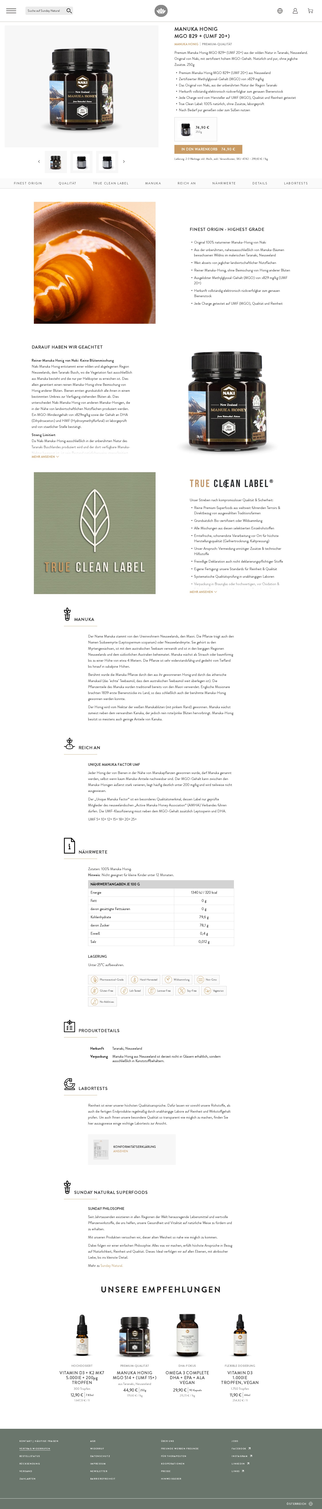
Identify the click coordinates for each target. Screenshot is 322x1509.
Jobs (235, 1441)
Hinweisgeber (171, 1478)
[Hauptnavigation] (11, 10)
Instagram (240, 1456)
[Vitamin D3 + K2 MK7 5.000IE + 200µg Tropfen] (82, 1335)
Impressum (98, 1463)
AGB (93, 1441)
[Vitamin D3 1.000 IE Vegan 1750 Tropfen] (240, 1335)
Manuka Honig (186, 44)
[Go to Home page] (161, 11)
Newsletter (99, 1471)
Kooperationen (173, 1463)
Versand (25, 1471)
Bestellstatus (29, 1456)
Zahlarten (27, 1478)
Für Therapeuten (174, 1456)
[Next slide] (124, 161)
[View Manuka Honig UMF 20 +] (56, 162)
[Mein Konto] (295, 11)
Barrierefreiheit (103, 1478)
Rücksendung (29, 1463)
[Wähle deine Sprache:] (280, 11)
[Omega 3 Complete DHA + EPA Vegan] (187, 1335)
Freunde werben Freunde (180, 1448)
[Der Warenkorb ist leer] (310, 11)
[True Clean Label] (231, 483)
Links (236, 1471)
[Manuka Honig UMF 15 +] (135, 1335)
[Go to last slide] (39, 161)
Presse (166, 1471)
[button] (56, 162)
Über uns (167, 1441)
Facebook (239, 1448)
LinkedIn (238, 1463)
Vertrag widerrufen (34, 1448)
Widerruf (97, 1448)
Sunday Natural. (111, 1265)
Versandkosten (227, 159)
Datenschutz (100, 1456)
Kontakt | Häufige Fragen (39, 1441)
